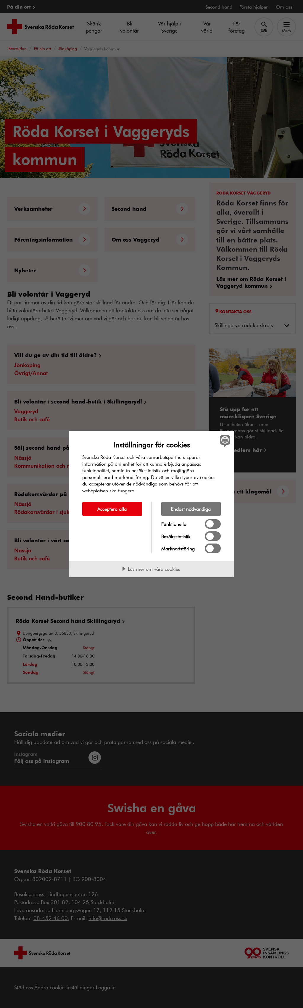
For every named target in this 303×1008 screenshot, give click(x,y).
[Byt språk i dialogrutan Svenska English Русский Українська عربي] (224, 441)
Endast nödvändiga (191, 509)
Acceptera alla (112, 509)
